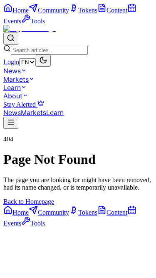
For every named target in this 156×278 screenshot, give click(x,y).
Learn (12, 87)
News (12, 71)
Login (11, 61)
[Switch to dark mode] (43, 61)
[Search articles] (10, 39)
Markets (16, 79)
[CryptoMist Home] (29, 28)
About (12, 96)
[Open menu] (10, 123)
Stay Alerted (20, 104)
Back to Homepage (28, 201)
